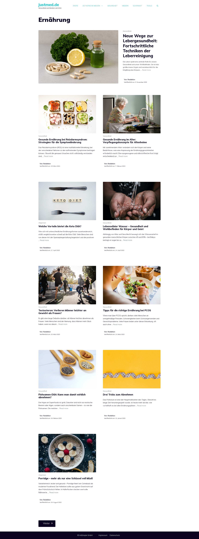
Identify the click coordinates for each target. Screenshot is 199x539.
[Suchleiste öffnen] (157, 5)
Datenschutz (115, 535)
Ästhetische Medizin (91, 6)
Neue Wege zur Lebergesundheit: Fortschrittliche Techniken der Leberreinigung (140, 45)
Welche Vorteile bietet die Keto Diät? (59, 226)
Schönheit (137, 6)
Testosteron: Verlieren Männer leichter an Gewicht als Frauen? (62, 312)
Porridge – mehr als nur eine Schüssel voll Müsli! (65, 478)
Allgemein (42, 223)
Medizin (125, 6)
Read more (146, 70)
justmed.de (48, 4)
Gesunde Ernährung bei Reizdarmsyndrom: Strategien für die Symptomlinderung (62, 141)
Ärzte (75, 6)
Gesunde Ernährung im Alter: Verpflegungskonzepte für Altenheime (125, 141)
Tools (149, 6)
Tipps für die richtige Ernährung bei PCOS (127, 310)
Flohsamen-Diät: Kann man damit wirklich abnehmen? (62, 396)
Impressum (103, 535)
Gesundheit (112, 6)
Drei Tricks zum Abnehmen (118, 394)
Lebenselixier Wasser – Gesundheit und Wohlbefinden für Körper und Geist (125, 228)
